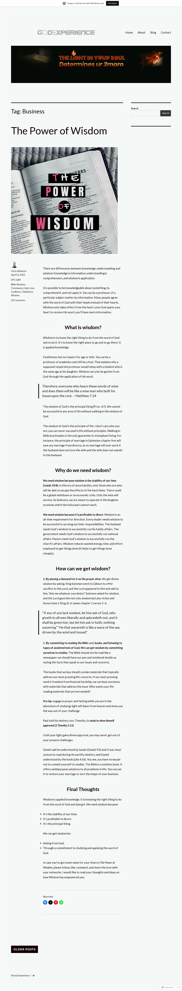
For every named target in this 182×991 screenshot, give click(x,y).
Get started (112, 3)
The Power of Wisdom (59, 130)
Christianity (17, 288)
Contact (166, 32)
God (32, 288)
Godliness (16, 291)
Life (13, 279)
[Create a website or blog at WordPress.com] (34, 975)
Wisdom (15, 295)
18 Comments (18, 300)
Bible (13, 284)
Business (21, 284)
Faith (26, 288)
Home (129, 32)
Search (134, 108)
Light (18, 279)
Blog (153, 32)
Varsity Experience (20, 975)
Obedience (27, 291)
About (141, 32)
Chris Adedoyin (18, 271)
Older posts (24, 949)
